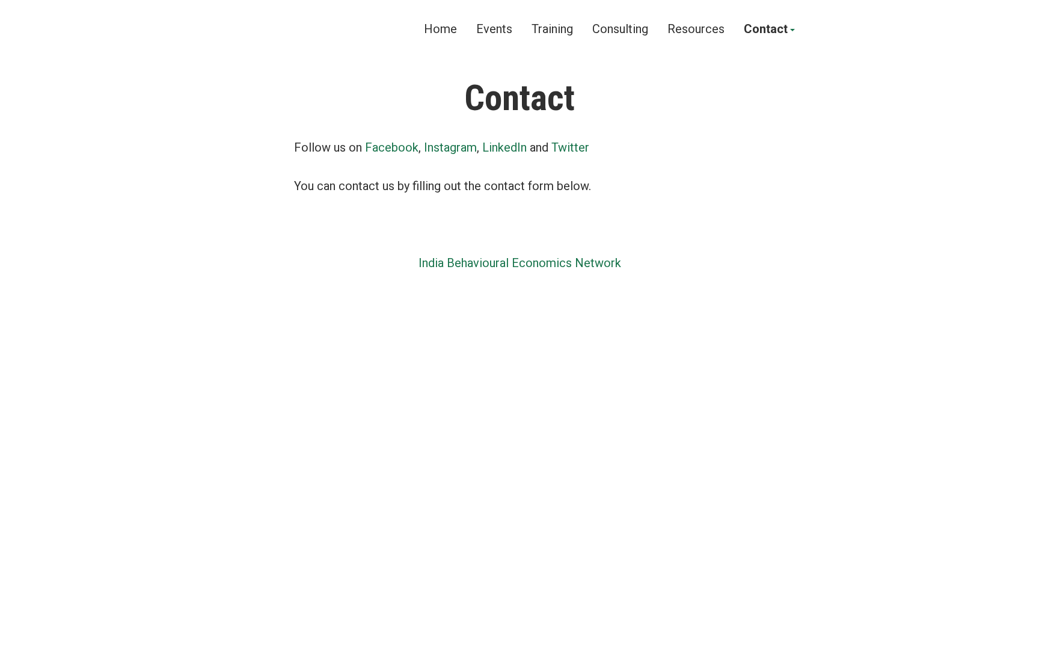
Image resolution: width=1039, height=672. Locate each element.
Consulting (620, 29)
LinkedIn (504, 147)
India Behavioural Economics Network (519, 263)
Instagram (450, 147)
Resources (696, 29)
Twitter (570, 147)
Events (494, 29)
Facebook (391, 147)
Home (440, 29)
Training (552, 29)
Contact (766, 29)
